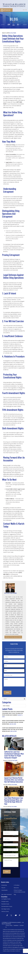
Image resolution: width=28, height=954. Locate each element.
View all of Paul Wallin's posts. (13, 637)
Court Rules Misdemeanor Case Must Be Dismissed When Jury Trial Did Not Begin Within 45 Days (12, 729)
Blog (15, 894)
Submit (7, 692)
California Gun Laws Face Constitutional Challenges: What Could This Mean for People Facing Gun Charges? (13, 713)
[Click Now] (7, 915)
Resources (16, 887)
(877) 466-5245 (7, 10)
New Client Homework (6, 894)
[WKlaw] (14, 5)
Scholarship (4, 885)
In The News (16, 885)
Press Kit (3, 887)
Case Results (4, 890)
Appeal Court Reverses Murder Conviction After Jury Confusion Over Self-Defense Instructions (13, 722)
